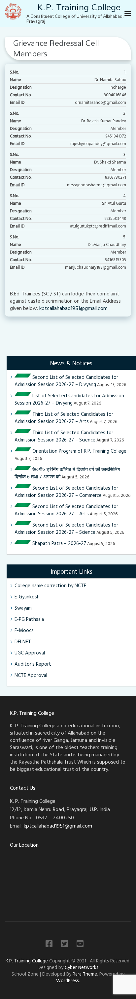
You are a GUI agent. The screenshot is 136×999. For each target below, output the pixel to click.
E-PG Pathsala (29, 619)
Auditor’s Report (33, 664)
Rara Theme (85, 973)
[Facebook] (49, 944)
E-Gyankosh (27, 596)
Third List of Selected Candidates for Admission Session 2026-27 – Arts (64, 417)
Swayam (23, 608)
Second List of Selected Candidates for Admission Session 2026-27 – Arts (66, 509)
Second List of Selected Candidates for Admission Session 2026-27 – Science (66, 528)
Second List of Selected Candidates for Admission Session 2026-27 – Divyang (66, 380)
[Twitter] (64, 944)
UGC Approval (30, 652)
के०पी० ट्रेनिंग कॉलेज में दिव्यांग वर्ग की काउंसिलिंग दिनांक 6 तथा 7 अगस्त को (67, 473)
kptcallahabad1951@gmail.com (73, 308)
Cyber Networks (81, 967)
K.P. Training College (27, 960)
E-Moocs (24, 630)
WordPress (67, 980)
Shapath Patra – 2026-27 (58, 543)
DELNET (23, 641)
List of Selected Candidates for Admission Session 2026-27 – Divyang (69, 399)
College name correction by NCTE (50, 585)
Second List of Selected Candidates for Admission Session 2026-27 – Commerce (66, 491)
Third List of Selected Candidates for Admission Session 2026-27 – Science (64, 436)
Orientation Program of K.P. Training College (78, 451)
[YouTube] (80, 944)
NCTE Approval (31, 675)
